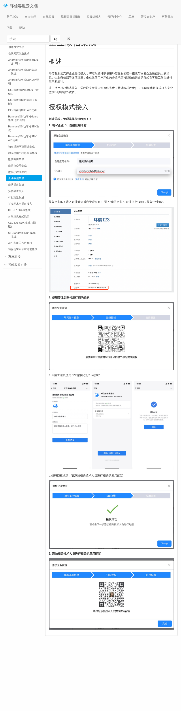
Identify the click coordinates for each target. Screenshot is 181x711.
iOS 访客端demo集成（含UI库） (23, 91)
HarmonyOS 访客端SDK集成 (23, 128)
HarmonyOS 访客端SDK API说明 (22, 138)
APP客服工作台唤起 (20, 242)
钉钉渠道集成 (16, 197)
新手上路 (12, 16)
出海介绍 (30, 16)
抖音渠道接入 (16, 191)
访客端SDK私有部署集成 (22, 249)
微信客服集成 (16, 159)
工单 (131, 16)
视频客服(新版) (70, 16)
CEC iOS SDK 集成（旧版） (22, 224)
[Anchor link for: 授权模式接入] (92, 106)
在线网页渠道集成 (18, 53)
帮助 (22, 27)
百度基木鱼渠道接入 (20, 203)
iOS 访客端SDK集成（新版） (22, 101)
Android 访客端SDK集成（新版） (22, 71)
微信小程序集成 (17, 172)
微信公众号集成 (17, 165)
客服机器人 (94, 16)
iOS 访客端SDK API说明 (22, 110)
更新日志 (167, 16)
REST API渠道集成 (19, 210)
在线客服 (48, 16)
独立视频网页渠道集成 (21, 146)
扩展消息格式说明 (18, 216)
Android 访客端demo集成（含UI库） (23, 61)
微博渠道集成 (16, 184)
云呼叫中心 (114, 16)
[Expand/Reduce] (69, 38)
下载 (9, 27)
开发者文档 (148, 16)
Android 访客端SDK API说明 (23, 81)
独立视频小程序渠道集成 (22, 153)
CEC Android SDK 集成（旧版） (22, 234)
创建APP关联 (16, 47)
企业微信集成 (16, 178)
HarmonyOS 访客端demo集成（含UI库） (23, 118)
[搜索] (55, 38)
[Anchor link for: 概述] (65, 61)
